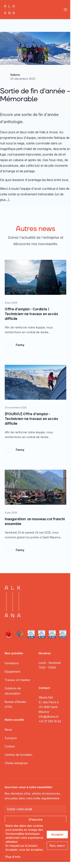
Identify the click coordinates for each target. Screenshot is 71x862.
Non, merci (57, 845)
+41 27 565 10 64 (50, 721)
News (8, 729)
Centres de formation (18, 754)
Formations (12, 663)
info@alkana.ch (49, 716)
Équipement (12, 671)
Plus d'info (13, 856)
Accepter (57, 834)
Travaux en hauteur (17, 680)
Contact (10, 746)
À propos (11, 738)
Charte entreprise (16, 763)
